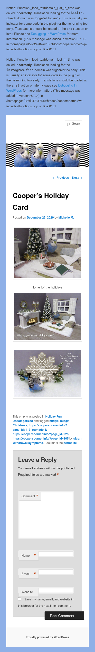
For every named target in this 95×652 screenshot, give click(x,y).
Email (28, 574)
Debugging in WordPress (48, 33)
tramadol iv (40, 429)
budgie (54, 421)
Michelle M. (66, 217)
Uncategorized (23, 421)
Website (27, 591)
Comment (29, 496)
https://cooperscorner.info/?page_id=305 (41, 438)
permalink (70, 443)
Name (28, 555)
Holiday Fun (53, 416)
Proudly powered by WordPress (47, 637)
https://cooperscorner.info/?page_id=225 (41, 434)
